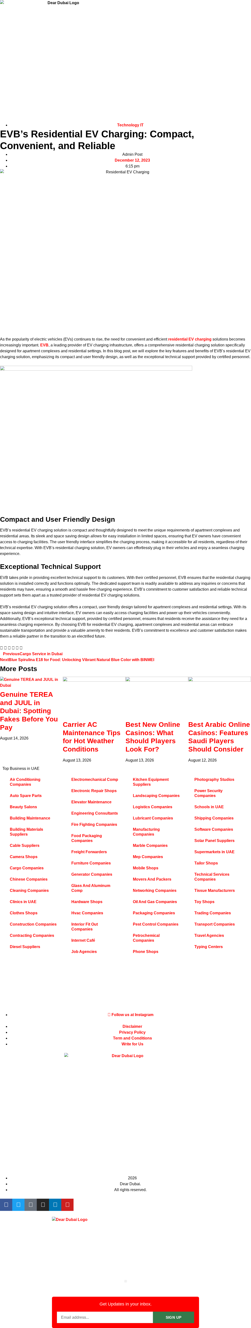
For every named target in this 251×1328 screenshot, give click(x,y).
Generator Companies (91, 874)
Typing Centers (208, 947)
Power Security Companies (208, 793)
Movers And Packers (152, 879)
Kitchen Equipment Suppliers (151, 781)
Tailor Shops (206, 863)
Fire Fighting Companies (94, 824)
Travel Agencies (209, 935)
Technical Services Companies (211, 876)
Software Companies (213, 829)
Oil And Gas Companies (155, 902)
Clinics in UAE (23, 902)
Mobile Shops (145, 868)
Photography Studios (214, 779)
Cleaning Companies (29, 890)
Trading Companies (212, 913)
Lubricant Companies (153, 818)
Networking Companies (154, 890)
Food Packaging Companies (86, 838)
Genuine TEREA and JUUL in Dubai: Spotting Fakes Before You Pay (29, 711)
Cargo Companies (27, 868)
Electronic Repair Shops (94, 791)
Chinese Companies (29, 879)
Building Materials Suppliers (26, 831)
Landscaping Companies (156, 796)
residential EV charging (190, 339)
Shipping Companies (214, 818)
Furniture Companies (91, 863)
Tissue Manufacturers (214, 890)
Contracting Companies (32, 935)
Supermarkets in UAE (214, 852)
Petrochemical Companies (146, 937)
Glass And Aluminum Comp (90, 888)
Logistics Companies (152, 807)
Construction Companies (33, 924)
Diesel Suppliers (25, 947)
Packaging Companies (154, 913)
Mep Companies (148, 857)
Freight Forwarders (89, 852)
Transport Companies (214, 924)
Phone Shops (145, 952)
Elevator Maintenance (91, 802)
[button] (1, 648)
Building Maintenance (30, 818)
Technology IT (130, 125)
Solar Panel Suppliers (214, 841)
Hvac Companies (87, 913)
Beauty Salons (23, 807)
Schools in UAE (209, 807)
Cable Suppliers (24, 845)
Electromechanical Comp (94, 779)
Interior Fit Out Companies (84, 926)
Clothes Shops (24, 913)
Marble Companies (150, 845)
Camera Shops (24, 857)
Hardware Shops (86, 902)
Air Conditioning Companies (25, 781)
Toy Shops (204, 902)
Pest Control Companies (155, 924)
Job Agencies (84, 952)
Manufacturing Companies (146, 831)
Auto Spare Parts (26, 796)
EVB (44, 345)
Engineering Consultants (94, 813)
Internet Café (83, 940)
